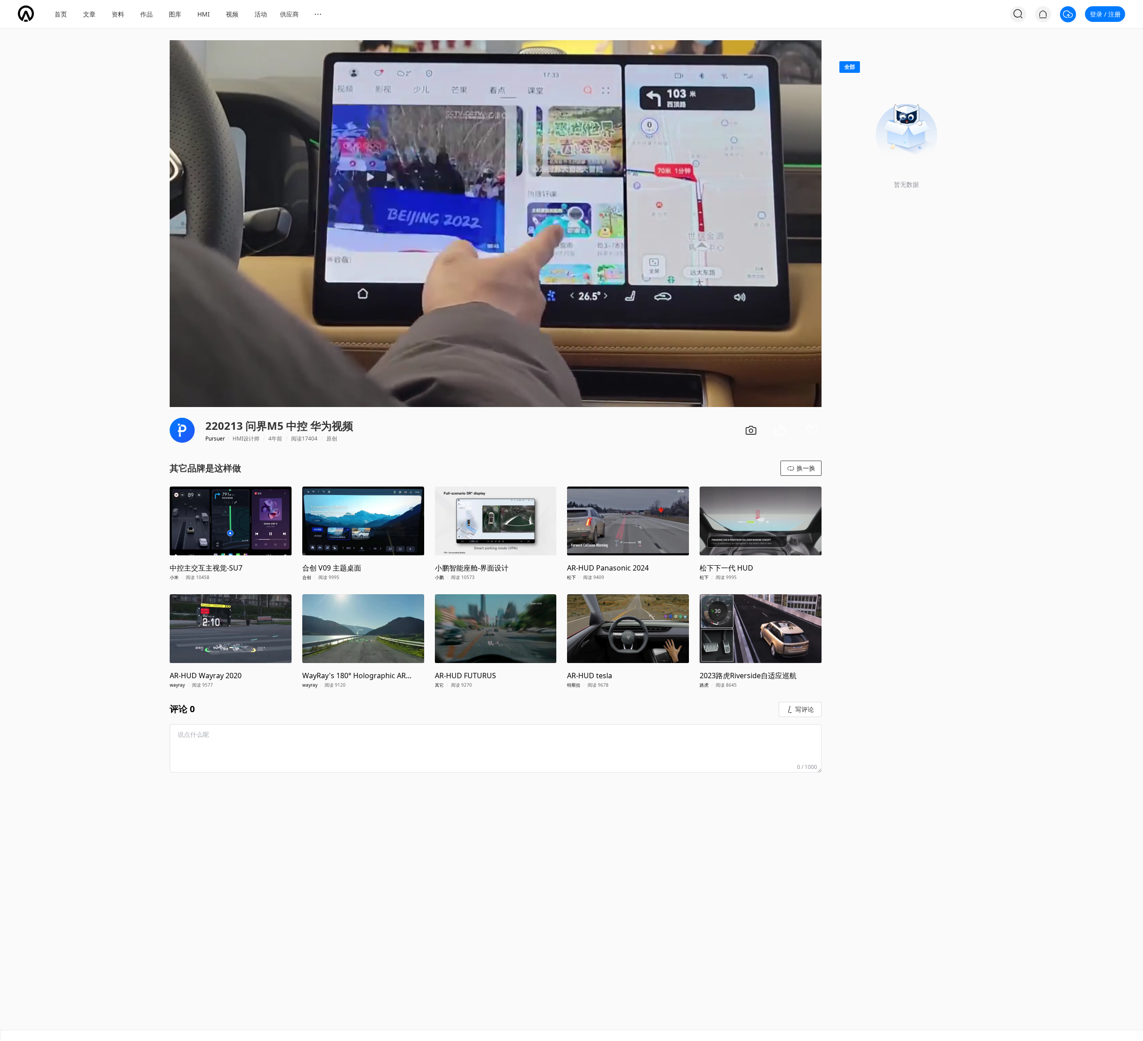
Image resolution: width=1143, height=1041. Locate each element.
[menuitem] (60, 14)
